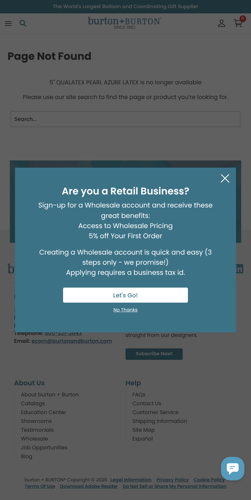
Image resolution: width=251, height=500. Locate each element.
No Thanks (125, 310)
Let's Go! (125, 296)
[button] (232, 468)
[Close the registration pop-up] (225, 178)
